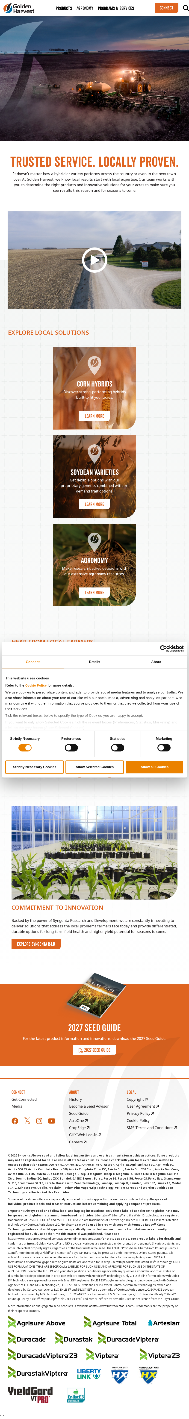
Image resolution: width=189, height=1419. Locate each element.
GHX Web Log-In (83, 1134)
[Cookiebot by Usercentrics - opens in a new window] (163, 648)
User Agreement (141, 1106)
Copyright (136, 1099)
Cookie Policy (36, 685)
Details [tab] (94, 662)
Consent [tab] (33, 662)
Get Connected (24, 1099)
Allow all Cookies (154, 767)
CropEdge (78, 1127)
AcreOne (77, 1120)
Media (17, 1106)
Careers (76, 1142)
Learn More (94, 416)
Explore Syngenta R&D (36, 944)
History (75, 1099)
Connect (166, 8)
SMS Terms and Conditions (150, 1127)
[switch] (71, 748)
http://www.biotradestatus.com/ (113, 1306)
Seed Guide (79, 1113)
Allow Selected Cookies (95, 767)
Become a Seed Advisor (89, 1106)
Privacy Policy (139, 1113)
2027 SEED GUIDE (97, 1050)
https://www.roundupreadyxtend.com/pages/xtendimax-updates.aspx (54, 1239)
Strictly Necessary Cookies (34, 767)
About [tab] (156, 662)
